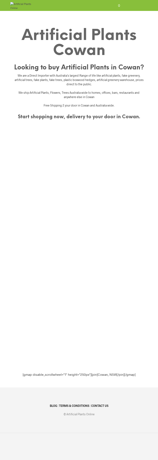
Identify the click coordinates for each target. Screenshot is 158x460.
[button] (116, 5)
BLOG (53, 405)
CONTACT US (99, 405)
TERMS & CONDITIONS (74, 405)
